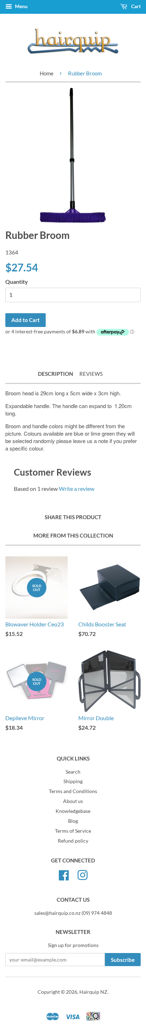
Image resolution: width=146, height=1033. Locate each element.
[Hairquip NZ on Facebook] (63, 874)
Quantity (16, 281)
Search (73, 772)
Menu (21, 6)
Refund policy (73, 841)
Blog (73, 821)
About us (73, 801)
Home (47, 73)
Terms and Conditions (73, 791)
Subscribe (123, 960)
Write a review (76, 488)
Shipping (73, 781)
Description (55, 374)
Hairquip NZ (93, 992)
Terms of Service (73, 831)
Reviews (91, 374)
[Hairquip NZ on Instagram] (82, 874)
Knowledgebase (73, 811)
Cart (135, 6)
